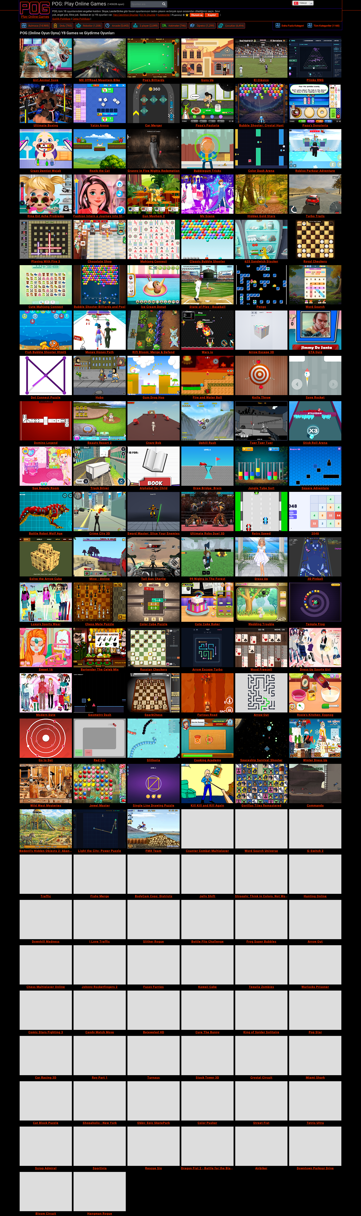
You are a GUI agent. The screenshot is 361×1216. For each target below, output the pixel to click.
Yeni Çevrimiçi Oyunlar (125, 14)
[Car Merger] (153, 103)
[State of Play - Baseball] (207, 285)
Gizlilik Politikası (61, 18)
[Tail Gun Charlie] (153, 557)
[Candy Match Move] (99, 1010)
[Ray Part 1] (99, 1055)
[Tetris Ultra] (315, 1101)
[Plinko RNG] (315, 58)
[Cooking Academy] (207, 738)
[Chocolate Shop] (99, 239)
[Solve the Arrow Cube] (45, 557)
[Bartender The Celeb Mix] (99, 647)
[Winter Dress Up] (315, 738)
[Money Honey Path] (99, 330)
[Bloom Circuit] (45, 1191)
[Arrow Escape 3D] (261, 330)
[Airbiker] (261, 1146)
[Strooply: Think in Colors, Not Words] (261, 874)
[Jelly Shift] (207, 874)
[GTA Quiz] (315, 330)
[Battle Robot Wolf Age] (45, 511)
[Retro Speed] (261, 511)
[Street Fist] (261, 1101)
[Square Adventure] (315, 466)
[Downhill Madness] (45, 919)
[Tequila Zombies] (261, 965)
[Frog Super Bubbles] (261, 919)
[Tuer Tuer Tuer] (261, 421)
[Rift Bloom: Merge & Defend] (153, 330)
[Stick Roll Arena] (315, 421)
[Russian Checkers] (153, 647)
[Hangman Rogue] (99, 1191)
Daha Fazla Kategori (293, 25)
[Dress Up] (261, 557)
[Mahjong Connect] (153, 239)
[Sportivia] (99, 1146)
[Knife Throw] (261, 375)
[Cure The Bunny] (207, 1010)
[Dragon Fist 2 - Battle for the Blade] (207, 1146)
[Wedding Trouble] (261, 602)
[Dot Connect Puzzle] (45, 375)
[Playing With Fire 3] (45, 239)
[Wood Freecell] (261, 647)
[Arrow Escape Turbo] (207, 647)
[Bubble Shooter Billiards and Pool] (99, 285)
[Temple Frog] (315, 602)
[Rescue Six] (153, 1146)
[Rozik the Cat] (99, 149)
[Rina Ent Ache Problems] (45, 194)
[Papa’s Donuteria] (315, 103)
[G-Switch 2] (315, 829)
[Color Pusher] (207, 1101)
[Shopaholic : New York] (99, 1101)
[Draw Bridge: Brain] (207, 466)
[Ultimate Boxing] (45, 103)
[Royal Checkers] (315, 239)
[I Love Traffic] (99, 919)
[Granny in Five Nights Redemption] (153, 149)
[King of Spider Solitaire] (261, 1010)
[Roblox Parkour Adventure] (315, 149)
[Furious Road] (207, 693)
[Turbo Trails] (315, 194)
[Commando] (315, 783)
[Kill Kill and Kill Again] (207, 783)
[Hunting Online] (315, 874)
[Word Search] (315, 285)
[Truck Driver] (99, 466)
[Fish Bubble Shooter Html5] (45, 330)
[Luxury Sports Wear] (45, 602)
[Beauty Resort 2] (99, 421)
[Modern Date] (45, 693)
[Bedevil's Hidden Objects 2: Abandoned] (45, 829)
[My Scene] (207, 194)
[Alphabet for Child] (153, 466)
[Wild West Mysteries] (45, 783)
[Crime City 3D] (99, 511)
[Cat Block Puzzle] (45, 1101)
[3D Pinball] (315, 557)
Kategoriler (164, 14)
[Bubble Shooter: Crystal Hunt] (261, 103)
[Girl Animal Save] (45, 58)
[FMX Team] (153, 829)
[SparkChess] (153, 693)
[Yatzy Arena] (99, 103)
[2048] (315, 511)
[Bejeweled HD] (153, 1010)
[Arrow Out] (261, 693)
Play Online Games (35, 17)
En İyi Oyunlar (148, 14)
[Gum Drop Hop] (153, 375)
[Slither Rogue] (153, 919)
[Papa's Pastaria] (207, 103)
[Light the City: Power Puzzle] (99, 829)
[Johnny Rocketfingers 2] (99, 965)
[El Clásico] (261, 58)
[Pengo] (261, 285)
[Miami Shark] (315, 1055)
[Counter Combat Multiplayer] (207, 829)
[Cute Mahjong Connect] (45, 285)
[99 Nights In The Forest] (207, 557)
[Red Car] (99, 738)
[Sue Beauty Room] (45, 466)
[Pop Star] (315, 1010)
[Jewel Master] (99, 783)
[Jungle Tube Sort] (261, 466)
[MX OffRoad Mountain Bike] (99, 58)
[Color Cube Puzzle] (153, 602)
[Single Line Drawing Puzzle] (153, 783)
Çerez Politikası (81, 18)
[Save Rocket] (315, 375)
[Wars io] (207, 330)
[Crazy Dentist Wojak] (45, 149)
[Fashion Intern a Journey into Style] (99, 194)
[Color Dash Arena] (261, 149)
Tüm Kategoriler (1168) (326, 25)
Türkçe (303, 3)
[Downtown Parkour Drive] (315, 1146)
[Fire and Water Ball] (207, 375)
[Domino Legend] (45, 421)
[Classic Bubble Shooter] (207, 239)
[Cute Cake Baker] (207, 602)
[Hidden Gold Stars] (261, 194)
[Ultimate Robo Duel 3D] (207, 511)
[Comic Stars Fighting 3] (45, 1010)
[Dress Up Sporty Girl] (315, 647)
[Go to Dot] (45, 738)
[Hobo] (99, 375)
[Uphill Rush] (207, 421)
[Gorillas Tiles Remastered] (261, 783)
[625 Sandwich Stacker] (261, 239)
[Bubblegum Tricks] (207, 149)
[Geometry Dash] (99, 693)
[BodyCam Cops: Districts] (153, 874)
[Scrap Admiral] (45, 1146)
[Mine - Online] (99, 557)
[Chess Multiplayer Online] (45, 965)
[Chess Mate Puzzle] (99, 602)
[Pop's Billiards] (153, 58)
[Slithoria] (153, 738)
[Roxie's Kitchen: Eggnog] (315, 693)
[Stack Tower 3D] (207, 1055)
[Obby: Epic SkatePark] (153, 1101)
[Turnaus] (153, 1055)
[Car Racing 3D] (45, 1055)
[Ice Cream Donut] (153, 285)
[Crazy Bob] (153, 421)
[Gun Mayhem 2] (153, 194)
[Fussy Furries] (153, 965)
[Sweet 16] (45, 647)
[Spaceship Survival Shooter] (261, 738)
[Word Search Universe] (261, 829)
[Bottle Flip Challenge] (207, 919)
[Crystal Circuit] (261, 1055)
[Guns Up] (207, 58)
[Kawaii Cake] (207, 965)
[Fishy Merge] (99, 874)
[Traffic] (45, 874)
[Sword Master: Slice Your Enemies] (153, 511)
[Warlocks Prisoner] (315, 965)
